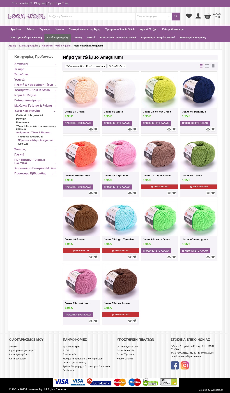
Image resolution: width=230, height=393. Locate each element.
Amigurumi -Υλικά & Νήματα (55, 46)
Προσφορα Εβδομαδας (193, 37)
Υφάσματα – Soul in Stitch (120, 29)
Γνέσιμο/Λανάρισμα (173, 29)
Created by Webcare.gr (211, 390)
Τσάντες (77, 37)
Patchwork (22, 122)
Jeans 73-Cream (74, 111)
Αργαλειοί (16, 29)
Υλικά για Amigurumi (30, 136)
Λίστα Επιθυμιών (126, 350)
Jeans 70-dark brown (117, 303)
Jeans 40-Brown (75, 239)
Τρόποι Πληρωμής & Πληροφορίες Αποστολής (86, 366)
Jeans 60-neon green (195, 239)
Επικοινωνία (20, 3)
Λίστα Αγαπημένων (19, 354)
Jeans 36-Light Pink (116, 175)
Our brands (68, 370)
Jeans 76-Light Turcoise (119, 239)
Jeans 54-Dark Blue (194, 111)
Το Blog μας (37, 3)
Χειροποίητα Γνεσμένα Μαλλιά (158, 37)
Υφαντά (60, 29)
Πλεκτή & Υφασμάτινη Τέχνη (84, 29)
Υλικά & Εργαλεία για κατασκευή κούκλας (36, 127)
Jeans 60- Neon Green (156, 239)
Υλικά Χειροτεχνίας (57, 37)
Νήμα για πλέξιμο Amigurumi (35, 140)
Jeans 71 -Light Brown (157, 175)
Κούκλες (23, 143)
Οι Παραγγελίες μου (127, 346)
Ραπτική (21, 118)
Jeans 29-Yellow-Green (157, 111)
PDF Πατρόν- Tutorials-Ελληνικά (118, 37)
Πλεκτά (91, 37)
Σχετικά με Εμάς (58, 3)
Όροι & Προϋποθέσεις (74, 362)
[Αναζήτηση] (176, 16)
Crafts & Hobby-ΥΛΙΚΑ (29, 115)
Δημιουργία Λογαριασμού (22, 350)
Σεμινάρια (45, 29)
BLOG (66, 350)
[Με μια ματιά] (91, 129)
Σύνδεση (13, 346)
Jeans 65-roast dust (77, 303)
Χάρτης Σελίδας (125, 358)
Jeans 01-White (113, 111)
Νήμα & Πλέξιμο (148, 29)
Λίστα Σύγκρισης (125, 354)
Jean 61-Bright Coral (77, 175)
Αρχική (12, 46)
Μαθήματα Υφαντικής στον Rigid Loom (83, 358)
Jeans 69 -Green (192, 175)
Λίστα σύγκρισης (17, 358)
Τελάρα (30, 29)
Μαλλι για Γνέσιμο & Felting (26, 37)
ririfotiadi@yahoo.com (189, 356)
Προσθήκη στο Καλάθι (78, 123)
